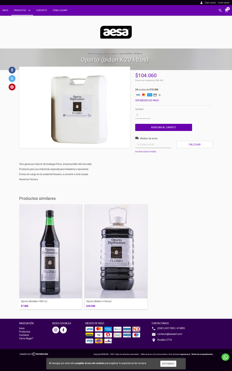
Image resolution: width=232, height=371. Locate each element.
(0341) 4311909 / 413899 (171, 328)
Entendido (168, 363)
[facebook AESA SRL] (63, 330)
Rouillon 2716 (164, 339)
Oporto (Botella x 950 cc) (34, 301)
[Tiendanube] (34, 355)
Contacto (41, 10)
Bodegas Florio (102, 53)
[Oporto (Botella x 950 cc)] (50, 251)
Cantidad (139, 109)
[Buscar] (220, 10)
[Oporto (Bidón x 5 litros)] (116, 251)
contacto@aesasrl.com (169, 334)
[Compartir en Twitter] (12, 78)
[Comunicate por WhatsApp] (225, 357)
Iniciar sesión (223, 3)
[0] (226, 11)
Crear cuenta (210, 3)
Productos (20, 10)
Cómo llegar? (60, 10)
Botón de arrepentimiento (202, 354)
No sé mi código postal (145, 152)
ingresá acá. (185, 354)
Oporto (114, 53)
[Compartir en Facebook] (12, 70)
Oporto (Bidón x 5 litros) (98, 301)
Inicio (5, 10)
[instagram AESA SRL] (55, 330)
